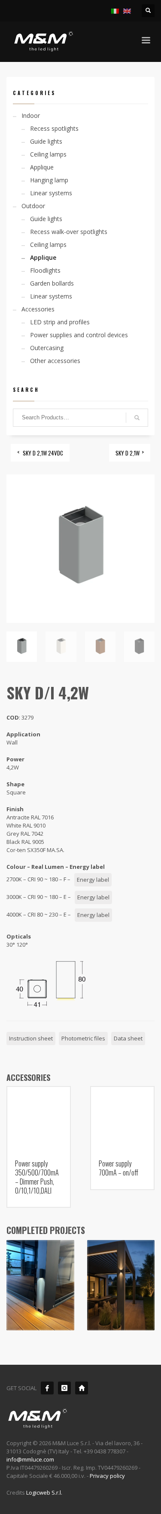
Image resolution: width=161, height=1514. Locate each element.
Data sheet (128, 1038)
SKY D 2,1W (127, 453)
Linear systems (51, 193)
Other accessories (55, 361)
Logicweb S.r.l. (44, 1492)
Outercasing (47, 348)
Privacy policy (107, 1476)
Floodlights (45, 270)
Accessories (38, 309)
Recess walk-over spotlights (68, 232)
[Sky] (121, 1285)
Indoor (30, 115)
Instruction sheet (31, 1038)
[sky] (40, 1285)
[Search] (137, 418)
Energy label (93, 879)
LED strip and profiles (60, 322)
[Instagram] (64, 1388)
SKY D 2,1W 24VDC (43, 453)
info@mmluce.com (30, 1459)
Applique (42, 167)
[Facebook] (47, 1388)
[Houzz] (81, 1388)
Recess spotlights (54, 128)
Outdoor (33, 206)
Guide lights (46, 141)
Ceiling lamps (48, 154)
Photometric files (83, 1038)
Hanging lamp (49, 180)
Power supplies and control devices (79, 335)
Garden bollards (52, 283)
